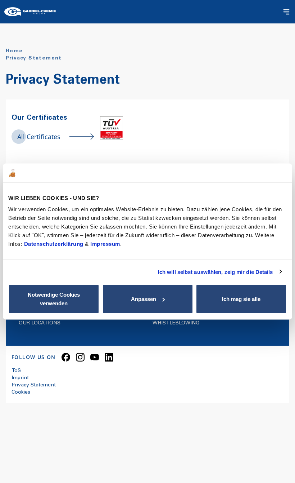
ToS (16, 370)
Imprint (20, 378)
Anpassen (143, 299)
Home (14, 51)
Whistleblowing (176, 323)
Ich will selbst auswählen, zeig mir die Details (215, 272)
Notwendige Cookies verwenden (54, 299)
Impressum (105, 244)
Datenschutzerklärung (54, 244)
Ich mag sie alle (241, 299)
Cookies (21, 392)
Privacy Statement (34, 385)
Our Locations (39, 323)
